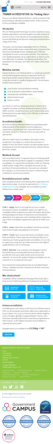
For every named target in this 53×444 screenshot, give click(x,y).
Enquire (8, 334)
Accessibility (6, 382)
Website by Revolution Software (13, 397)
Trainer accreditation (21, 372)
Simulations (6, 372)
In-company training (24, 370)
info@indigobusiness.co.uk (11, 367)
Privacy (15, 382)
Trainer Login (28, 2)
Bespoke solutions (41, 370)
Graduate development (31, 374)
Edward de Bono (25, 377)
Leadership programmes (11, 374)
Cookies (23, 382)
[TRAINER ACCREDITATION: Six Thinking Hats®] (39, 288)
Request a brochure (9, 377)
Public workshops (8, 370)
